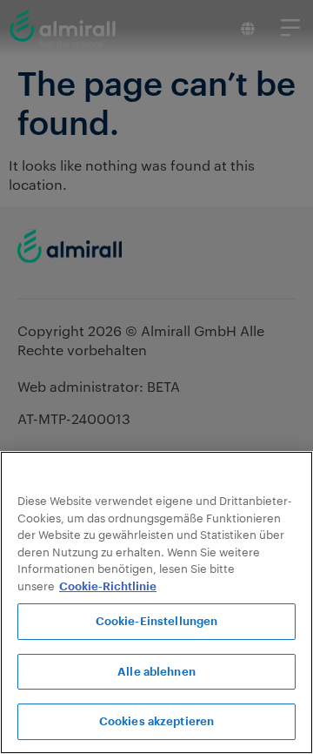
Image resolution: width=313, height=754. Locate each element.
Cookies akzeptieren (156, 721)
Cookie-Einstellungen (157, 621)
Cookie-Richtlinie (107, 586)
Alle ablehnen (156, 671)
